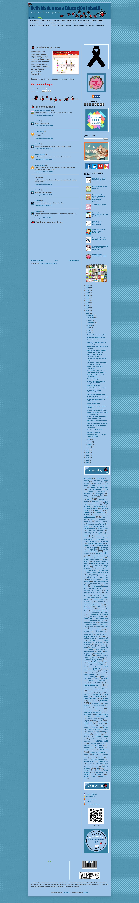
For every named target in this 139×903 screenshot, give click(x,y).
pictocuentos (102, 725)
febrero (89, 444)
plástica (105, 727)
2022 (87, 295)
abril (88, 439)
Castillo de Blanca (91, 794)
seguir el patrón (89, 761)
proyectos (87, 745)
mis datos (69, 25)
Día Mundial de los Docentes (100, 595)
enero (89, 447)
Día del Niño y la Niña (94, 583)
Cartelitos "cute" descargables (96, 335)
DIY (100, 607)
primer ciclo (97, 734)
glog (85, 647)
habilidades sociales (100, 653)
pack (106, 716)
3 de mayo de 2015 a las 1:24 (43, 195)
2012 (87, 455)
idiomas (86, 661)
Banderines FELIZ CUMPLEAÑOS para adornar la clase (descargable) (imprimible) (98, 198)
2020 (87, 300)
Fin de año (99, 642)
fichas (93, 640)
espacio (98, 626)
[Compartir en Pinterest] (50, 91)
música (105, 698)
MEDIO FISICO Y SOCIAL (54, 23)
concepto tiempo (99, 526)
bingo (100, 503)
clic (85, 519)
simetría (90, 763)
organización (88, 714)
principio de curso (101, 736)
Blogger (85, 892)
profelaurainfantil (40, 154)
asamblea (87, 493)
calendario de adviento (91, 508)
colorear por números (102, 521)
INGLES (75, 23)
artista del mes (101, 491)
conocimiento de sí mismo (93, 532)
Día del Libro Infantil (94, 579)
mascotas (87, 689)
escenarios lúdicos (89, 626)
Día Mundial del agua (93, 597)
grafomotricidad (89, 651)
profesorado (102, 741)
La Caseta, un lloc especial (43, 110)
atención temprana (90, 497)
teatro (97, 767)
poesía (106, 729)
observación (88, 710)
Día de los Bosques (94, 574)
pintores (86, 727)
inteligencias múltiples (96, 663)
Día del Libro (104, 577)
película (101, 723)
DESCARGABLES (34, 20)
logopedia (105, 678)
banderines (96, 501)
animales (87, 483)
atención (99, 495)
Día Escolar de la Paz (96, 588)
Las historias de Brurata (93, 804)
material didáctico (101, 689)
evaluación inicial (101, 634)
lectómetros (103, 674)
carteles (87, 514)
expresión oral (103, 638)
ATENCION (43, 23)
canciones (99, 510)
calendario (87, 506)
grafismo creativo (101, 649)
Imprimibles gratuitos (93, 432)
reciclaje (101, 747)
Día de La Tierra (103, 572)
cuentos (87, 545)
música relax (92, 701)
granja (99, 651)
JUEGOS (53, 25)
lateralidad (101, 672)
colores (90, 523)
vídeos (100, 774)
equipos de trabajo (91, 624)
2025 (87, 288)
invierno (100, 665)
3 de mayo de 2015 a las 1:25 (43, 205)
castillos (96, 514)
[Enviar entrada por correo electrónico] (46, 88)
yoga (85, 778)
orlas (90, 716)
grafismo (90, 649)
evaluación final (88, 634)
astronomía (87, 495)
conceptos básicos (89, 528)
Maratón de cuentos (89, 687)
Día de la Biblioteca (98, 567)
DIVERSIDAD (99, 23)
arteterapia (91, 491)
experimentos (91, 636)
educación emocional (99, 613)
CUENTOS (61, 25)
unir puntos (99, 772)
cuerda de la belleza (102, 545)
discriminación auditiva (92, 603)
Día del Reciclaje (96, 585)
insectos (105, 661)
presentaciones (98, 733)
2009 (87, 462)
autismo (102, 499)
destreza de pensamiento (92, 559)
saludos (100, 757)
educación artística (100, 611)
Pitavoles (88, 801)
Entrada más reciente (37, 260)
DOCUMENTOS (34, 23)
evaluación (100, 631)
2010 (87, 460)
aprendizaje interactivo (99, 487)
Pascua (86, 720)
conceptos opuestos (103, 528)
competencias (101, 523)
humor (102, 657)
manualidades (92, 685)
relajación (95, 754)
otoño (97, 716)
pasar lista (103, 718)
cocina (92, 519)
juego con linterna (94, 666)
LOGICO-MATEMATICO (97, 20)
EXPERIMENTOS (45, 20)
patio (95, 720)
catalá (104, 514)
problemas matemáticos (98, 738)
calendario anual (99, 506)
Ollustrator (66, 892)
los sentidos (102, 680)
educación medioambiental (96, 618)
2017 (87, 308)
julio (88, 327)
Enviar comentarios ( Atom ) (48, 263)
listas (90, 678)
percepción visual (89, 725)
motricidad (99, 696)
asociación (100, 493)
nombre (86, 707)
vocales (86, 776)
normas (97, 707)
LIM (85, 678)
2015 (87, 313)
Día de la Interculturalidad (101, 568)
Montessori (96, 694)
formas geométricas (89, 646)
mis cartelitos (90, 25)
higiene (99, 655)
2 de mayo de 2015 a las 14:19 (44, 125)
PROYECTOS (67, 23)
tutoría (97, 770)
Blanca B (37, 121)
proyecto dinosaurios (98, 743)
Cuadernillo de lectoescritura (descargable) (96, 223)
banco (86, 501)
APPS (47, 25)
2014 (87, 450)
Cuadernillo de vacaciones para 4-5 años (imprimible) (100, 214)
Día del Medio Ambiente (101, 581)
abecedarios (88, 478)
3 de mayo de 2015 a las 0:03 (43, 184)
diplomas (101, 601)
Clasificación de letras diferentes (97, 410)
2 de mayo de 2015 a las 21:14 (44, 171)
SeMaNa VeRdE (103, 761)
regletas (86, 754)
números (99, 709)
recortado (88, 750)
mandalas (98, 682)
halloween (88, 655)
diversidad (88, 607)
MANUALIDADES (71, 20)
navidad (104, 701)
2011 (87, 457)
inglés (95, 661)
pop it (97, 731)
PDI (101, 720)
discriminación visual (93, 605)
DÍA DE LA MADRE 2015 (94, 429)
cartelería (100, 512)
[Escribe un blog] (45, 91)
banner (106, 501)
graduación (104, 647)
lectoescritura (89, 675)
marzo (89, 442)
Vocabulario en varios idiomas (96, 388)
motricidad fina (90, 698)
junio (89, 330)
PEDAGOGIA (40, 25)
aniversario (98, 483)
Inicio (56, 260)
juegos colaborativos (91, 671)
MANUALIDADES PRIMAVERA (96, 394)
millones (101, 692)
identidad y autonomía (93, 659)
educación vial (104, 622)
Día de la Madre (91, 570)
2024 (87, 290)
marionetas (101, 687)
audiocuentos (104, 497)
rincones (105, 754)
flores (96, 644)
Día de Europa (96, 565)
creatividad (104, 541)
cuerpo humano (92, 547)
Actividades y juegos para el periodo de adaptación (98, 231)
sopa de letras (91, 765)
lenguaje (92, 677)
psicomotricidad (89, 747)
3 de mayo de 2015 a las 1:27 (43, 218)
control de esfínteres (90, 538)
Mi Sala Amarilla (90, 796)
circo (104, 517)
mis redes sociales (79, 25)
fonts (103, 644)
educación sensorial (90, 622)
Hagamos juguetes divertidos (96, 337)
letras (103, 676)
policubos (90, 731)
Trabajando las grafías (99, 204)
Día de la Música (91, 572)
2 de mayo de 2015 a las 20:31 (44, 148)
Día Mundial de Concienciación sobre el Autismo (96, 594)
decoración (92, 549)
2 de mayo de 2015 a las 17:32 (44, 138)
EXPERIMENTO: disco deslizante (97, 420)
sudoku (100, 765)
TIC (97, 769)
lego (85, 676)
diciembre (90, 315)
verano (87, 774)
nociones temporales (99, 705)
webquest (103, 776)
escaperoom (103, 624)
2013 (87, 452)
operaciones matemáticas (93, 712)
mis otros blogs (100, 25)
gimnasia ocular (102, 646)
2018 (87, 305)
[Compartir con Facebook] (48, 91)
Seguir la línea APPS (93, 403)
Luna (86, 682)
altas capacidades (99, 482)
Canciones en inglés (93, 379)
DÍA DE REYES (92, 577)
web (94, 776)
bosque (104, 504)
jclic (85, 666)
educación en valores (99, 615)
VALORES (32, 25)
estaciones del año (97, 628)
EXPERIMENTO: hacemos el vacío (97, 397)
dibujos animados (99, 599)
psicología (99, 745)
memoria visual (93, 691)
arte (107, 489)
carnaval (87, 512)
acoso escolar (101, 478)
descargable (102, 553)
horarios (94, 657)
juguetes (105, 671)
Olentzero (102, 710)
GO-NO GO (95, 647)
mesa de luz (104, 691)
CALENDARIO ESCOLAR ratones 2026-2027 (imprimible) (100, 247)
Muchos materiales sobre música (97, 423)
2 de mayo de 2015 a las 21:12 (44, 159)
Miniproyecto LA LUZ (93, 385)
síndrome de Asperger (102, 763)
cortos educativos (90, 541)
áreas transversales (95, 489)
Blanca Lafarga (39, 131)
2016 (87, 310)
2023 (87, 293)
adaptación (87, 480)
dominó (101, 609)
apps (93, 485)
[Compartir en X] (46, 91)
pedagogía (88, 722)
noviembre (90, 317)
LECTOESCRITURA (83, 20)
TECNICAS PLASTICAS (58, 20)
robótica (90, 756)
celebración (90, 517)
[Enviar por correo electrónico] (43, 91)
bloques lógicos (95, 504)
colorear (87, 521)
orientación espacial (101, 714)
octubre (90, 320)
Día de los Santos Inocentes (99, 576)
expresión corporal (89, 638)
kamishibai (92, 672)
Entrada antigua (74, 260)
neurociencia (96, 703)
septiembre (91, 322)
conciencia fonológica (96, 530)
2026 (87, 285)
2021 (87, 298)
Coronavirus (101, 539)
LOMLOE (91, 680)
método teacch (91, 692)
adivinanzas (97, 480)
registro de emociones (98, 752)
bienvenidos (91, 503)
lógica (97, 678)
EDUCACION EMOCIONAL (86, 23)
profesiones (87, 741)
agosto (89, 325)
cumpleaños (104, 547)
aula (89, 499)
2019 (87, 303)
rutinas (86, 757)
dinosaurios (88, 601)
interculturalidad (89, 664)
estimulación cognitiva (93, 630)
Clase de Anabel (91, 799)
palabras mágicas (92, 718)
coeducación (102, 519)
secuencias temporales (98, 759)
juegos (97, 669)
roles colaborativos (100, 756)
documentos (89, 609)
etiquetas (87, 631)
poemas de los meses (94, 729)
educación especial (97, 616)
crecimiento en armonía (96, 543)
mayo (89, 332)
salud (93, 757)
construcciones (100, 536)
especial (105, 626)
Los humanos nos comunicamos (97, 340)
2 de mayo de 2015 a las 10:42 (44, 115)
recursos (38, 91)
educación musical (97, 620)
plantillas (95, 727)
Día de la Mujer (103, 570)
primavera (87, 734)
